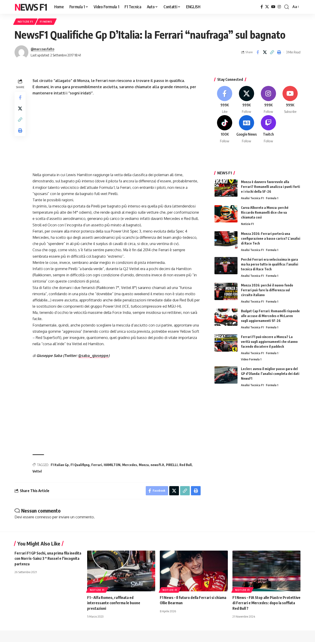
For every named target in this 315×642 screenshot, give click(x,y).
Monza (144, 465)
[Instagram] (279, 7)
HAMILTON (112, 465)
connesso (43, 517)
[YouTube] (273, 7)
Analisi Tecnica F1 (252, 198)
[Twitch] (268, 129)
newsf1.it (157, 465)
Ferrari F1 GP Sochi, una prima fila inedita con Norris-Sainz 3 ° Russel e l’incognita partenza (48, 558)
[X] (267, 7)
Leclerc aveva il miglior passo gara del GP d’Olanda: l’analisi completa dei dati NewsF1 (270, 373)
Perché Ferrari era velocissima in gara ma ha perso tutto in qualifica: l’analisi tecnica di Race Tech (269, 264)
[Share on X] (265, 52)
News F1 (31, 6)
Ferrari (96, 465)
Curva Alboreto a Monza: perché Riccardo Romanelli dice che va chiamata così (264, 212)
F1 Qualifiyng (80, 465)
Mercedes (129, 465)
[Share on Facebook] (257, 52)
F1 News (46, 21)
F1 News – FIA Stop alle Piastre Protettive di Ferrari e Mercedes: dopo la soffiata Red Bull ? (266, 602)
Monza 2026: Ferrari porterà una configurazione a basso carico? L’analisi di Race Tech (270, 238)
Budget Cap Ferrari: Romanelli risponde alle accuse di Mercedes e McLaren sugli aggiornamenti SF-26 (270, 316)
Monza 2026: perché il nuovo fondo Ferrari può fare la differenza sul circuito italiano (267, 290)
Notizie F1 (25, 21)
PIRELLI (172, 465)
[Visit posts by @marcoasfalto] (21, 52)
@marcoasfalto (42, 49)
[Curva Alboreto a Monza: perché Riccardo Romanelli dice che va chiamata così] (226, 213)
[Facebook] (261, 7)
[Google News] (246, 129)
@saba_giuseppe (93, 355)
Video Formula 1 (251, 359)
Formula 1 (272, 198)
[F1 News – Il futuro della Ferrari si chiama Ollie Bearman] (194, 571)
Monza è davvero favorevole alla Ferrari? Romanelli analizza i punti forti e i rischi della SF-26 (270, 186)
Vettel (37, 471)
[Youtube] (290, 100)
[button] (286, 7)
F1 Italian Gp (60, 465)
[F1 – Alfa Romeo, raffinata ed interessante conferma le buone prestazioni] (121, 571)
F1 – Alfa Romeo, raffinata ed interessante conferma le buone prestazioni (113, 602)
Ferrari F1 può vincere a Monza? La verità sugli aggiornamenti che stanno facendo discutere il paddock (269, 341)
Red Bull (185, 465)
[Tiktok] (224, 129)
